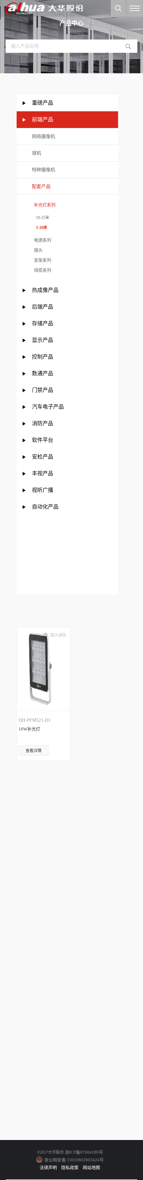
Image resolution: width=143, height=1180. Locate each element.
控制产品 (43, 357)
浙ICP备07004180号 (84, 1152)
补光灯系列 (44, 204)
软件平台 (42, 440)
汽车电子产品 (48, 407)
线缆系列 (41, 270)
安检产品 (42, 457)
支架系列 (41, 260)
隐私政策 (69, 1167)
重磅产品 (42, 103)
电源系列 (41, 240)
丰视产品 (42, 473)
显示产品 (42, 340)
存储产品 (42, 323)
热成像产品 (45, 290)
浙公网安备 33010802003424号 (74, 1159)
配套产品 (41, 186)
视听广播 (42, 490)
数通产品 (42, 373)
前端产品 (42, 119)
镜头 (37, 250)
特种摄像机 (43, 169)
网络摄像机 (43, 136)
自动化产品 (45, 507)
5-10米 (39, 227)
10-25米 (40, 217)
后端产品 (42, 307)
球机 (36, 153)
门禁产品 (42, 390)
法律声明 (48, 1167)
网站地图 (91, 1167)
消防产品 (42, 423)
